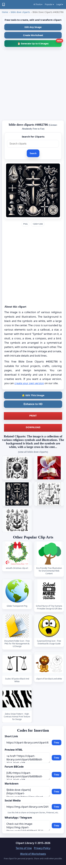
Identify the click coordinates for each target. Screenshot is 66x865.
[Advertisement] (33, 85)
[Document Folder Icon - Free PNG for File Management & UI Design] (17, 626)
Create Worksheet (33, 35)
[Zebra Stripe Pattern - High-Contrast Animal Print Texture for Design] (17, 698)
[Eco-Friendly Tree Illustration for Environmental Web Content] (49, 553)
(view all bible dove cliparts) (33, 451)
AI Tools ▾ (37, 4)
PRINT (33, 415)
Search (33, 153)
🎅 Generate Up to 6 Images (39, 42)
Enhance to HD (33, 404)
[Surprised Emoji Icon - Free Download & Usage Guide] (49, 626)
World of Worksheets (33, 854)
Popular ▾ (49, 4)
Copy (56, 742)
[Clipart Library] (3, 4)
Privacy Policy (42, 848)
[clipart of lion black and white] (49, 663)
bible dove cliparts (20, 12)
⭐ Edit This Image (33, 395)
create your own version (29, 383)
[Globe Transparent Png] (17, 590)
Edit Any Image (33, 27)
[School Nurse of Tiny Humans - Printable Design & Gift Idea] (49, 590)
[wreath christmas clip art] (17, 553)
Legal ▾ (59, 4)
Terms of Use (24, 848)
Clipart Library (25, 843)
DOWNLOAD (33, 427)
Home (5, 12)
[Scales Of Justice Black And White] (17, 663)
